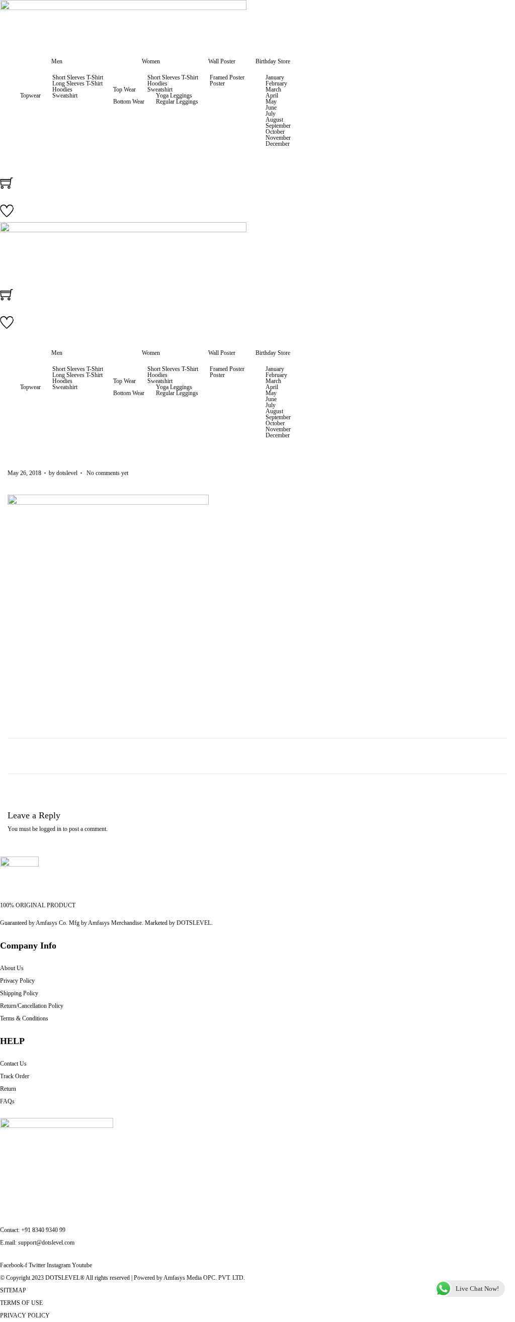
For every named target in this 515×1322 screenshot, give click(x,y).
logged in (50, 828)
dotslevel (66, 473)
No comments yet (107, 473)
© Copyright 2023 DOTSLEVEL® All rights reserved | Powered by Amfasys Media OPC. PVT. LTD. (122, 1277)
